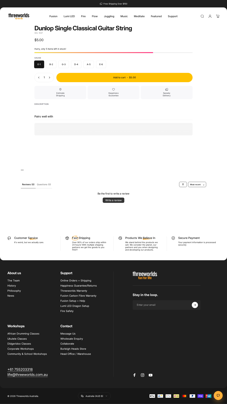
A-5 (89, 64)
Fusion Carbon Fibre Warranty (78, 295)
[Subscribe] (195, 305)
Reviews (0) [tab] (28, 184)
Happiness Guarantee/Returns (78, 285)
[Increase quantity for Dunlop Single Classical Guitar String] (50, 77)
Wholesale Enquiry (71, 338)
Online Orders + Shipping (75, 280)
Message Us (68, 333)
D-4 (76, 64)
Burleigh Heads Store (73, 348)
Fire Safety (67, 311)
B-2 (51, 64)
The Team (13, 280)
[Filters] (183, 184)
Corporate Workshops (20, 348)
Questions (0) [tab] (44, 184)
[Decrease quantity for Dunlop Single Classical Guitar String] (38, 77)
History (11, 285)
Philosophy (14, 290)
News (10, 295)
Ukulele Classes (17, 338)
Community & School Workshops (27, 353)
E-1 (39, 64)
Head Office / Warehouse (75, 353)
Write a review (113, 200)
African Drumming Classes (23, 333)
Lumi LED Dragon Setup (74, 305)
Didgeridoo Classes (19, 343)
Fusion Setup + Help (72, 300)
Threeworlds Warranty (73, 290)
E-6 (101, 64)
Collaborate (67, 343)
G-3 (64, 64)
